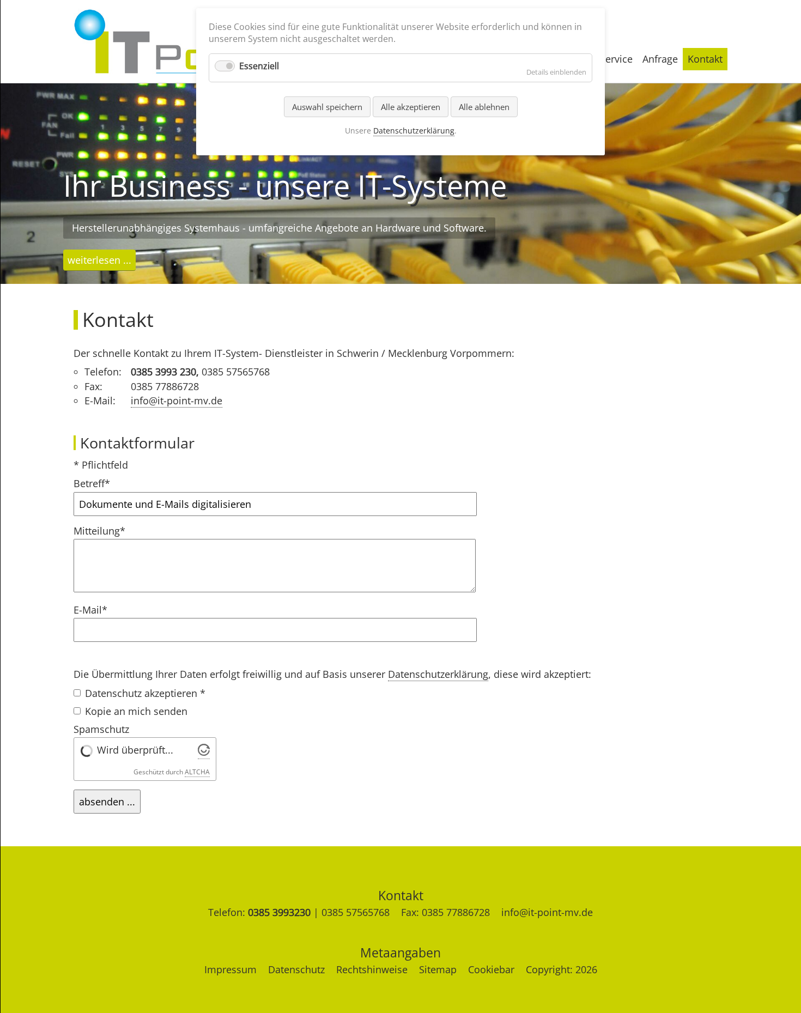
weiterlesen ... (99, 259)
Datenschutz (296, 969)
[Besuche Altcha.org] (204, 752)
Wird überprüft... (135, 750)
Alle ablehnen (484, 106)
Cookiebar (491, 969)
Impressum (230, 969)
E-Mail (96, 610)
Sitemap (438, 969)
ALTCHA (197, 772)
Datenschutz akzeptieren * (145, 693)
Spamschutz (101, 729)
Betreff (96, 483)
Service (616, 58)
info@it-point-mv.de (176, 400)
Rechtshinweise (372, 969)
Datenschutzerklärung (438, 674)
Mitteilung (99, 531)
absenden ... (107, 801)
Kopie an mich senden (136, 711)
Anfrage (660, 58)
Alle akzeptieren (410, 106)
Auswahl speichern (327, 106)
